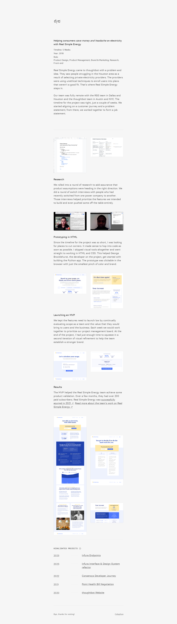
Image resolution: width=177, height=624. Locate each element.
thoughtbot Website (93, 592)
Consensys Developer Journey (99, 575)
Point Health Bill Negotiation (98, 584)
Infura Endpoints (91, 555)
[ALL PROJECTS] (80, 548)
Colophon (119, 614)
